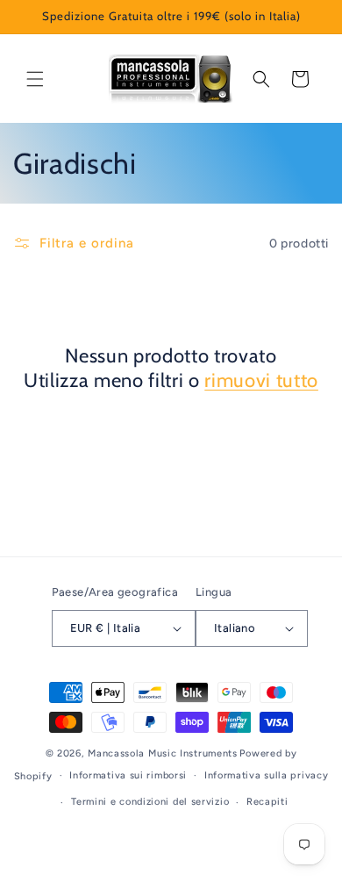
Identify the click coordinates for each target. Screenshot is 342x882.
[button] (35, 79)
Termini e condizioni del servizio (150, 801)
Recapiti (267, 801)
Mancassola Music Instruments (163, 753)
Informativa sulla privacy (266, 775)
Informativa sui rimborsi (128, 775)
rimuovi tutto (261, 380)
